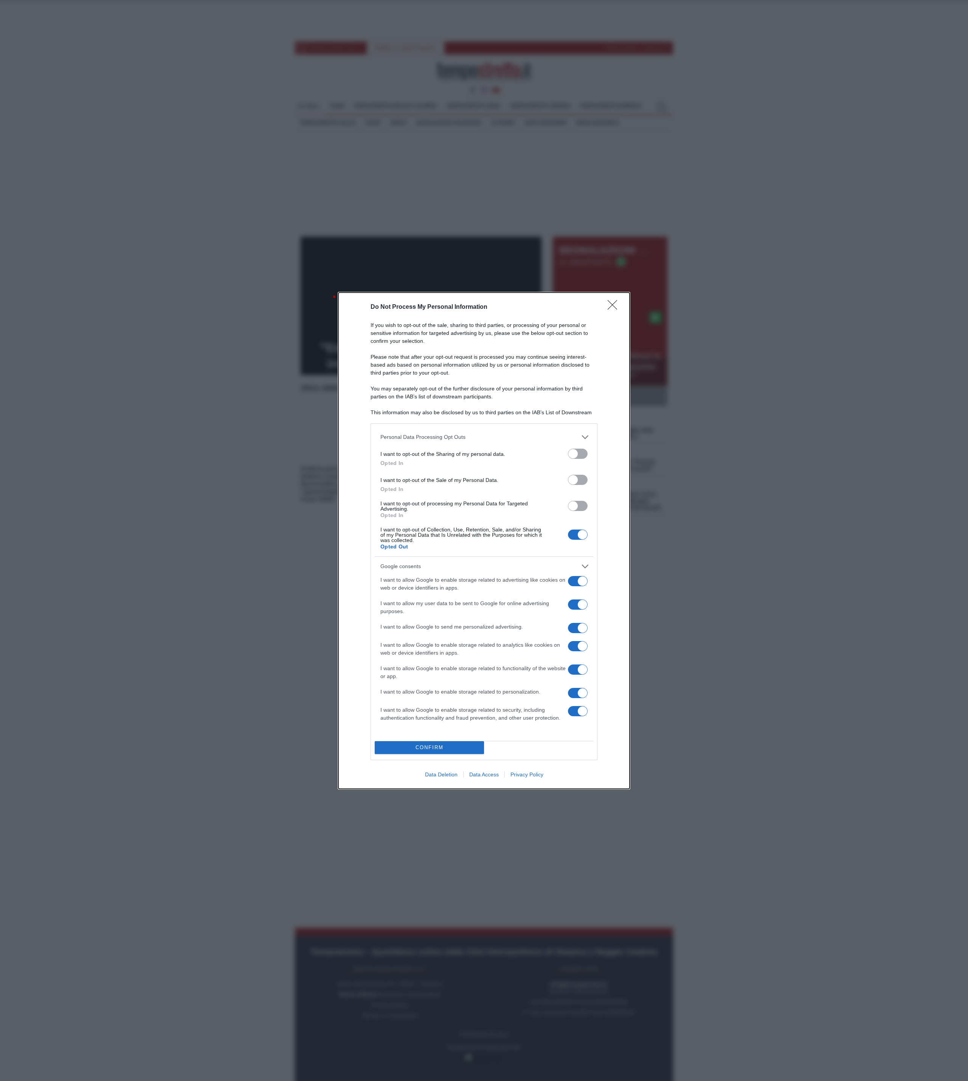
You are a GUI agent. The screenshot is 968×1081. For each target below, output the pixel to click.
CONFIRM (430, 747)
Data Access (484, 774)
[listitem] (484, 437)
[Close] (615, 307)
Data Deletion (441, 774)
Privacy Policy (526, 774)
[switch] (578, 454)
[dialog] (484, 541)
